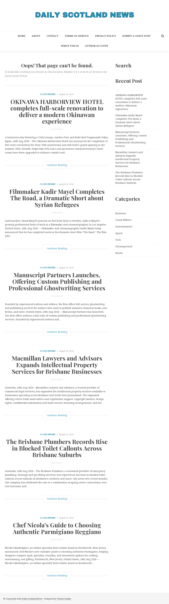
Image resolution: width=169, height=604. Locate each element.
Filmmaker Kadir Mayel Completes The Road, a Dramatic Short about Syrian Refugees (57, 197)
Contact (52, 36)
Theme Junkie (64, 599)
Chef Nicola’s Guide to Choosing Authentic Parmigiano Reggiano (57, 528)
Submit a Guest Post (136, 36)
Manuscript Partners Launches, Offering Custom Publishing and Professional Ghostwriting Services (57, 281)
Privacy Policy (105, 36)
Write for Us (70, 46)
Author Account (96, 46)
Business (120, 213)
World (118, 253)
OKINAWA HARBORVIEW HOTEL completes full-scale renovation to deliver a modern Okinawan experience (56, 111)
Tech (118, 240)
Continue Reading (57, 165)
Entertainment (123, 226)
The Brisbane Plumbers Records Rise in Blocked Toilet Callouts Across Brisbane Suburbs (57, 448)
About (36, 36)
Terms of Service (77, 36)
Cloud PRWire (48, 94)
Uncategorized (123, 246)
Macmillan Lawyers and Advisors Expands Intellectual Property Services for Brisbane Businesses (57, 364)
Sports (119, 233)
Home (21, 36)
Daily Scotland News (32, 599)
